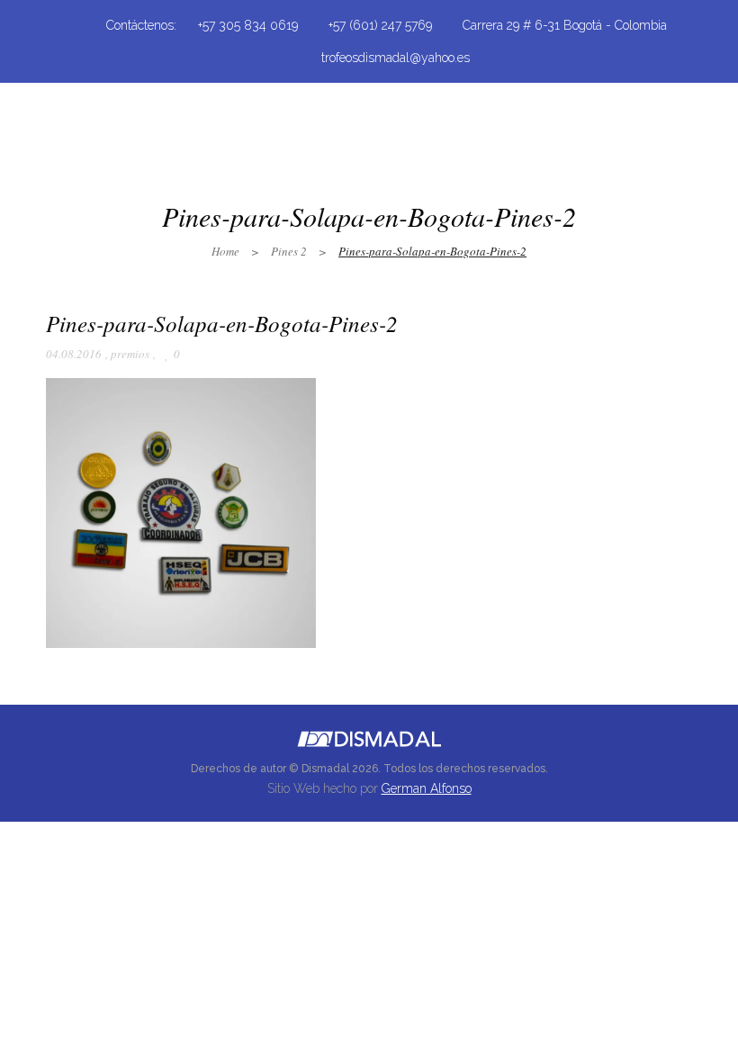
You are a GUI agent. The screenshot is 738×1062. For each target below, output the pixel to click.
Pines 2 (289, 251)
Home (225, 251)
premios (130, 354)
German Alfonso (427, 788)
